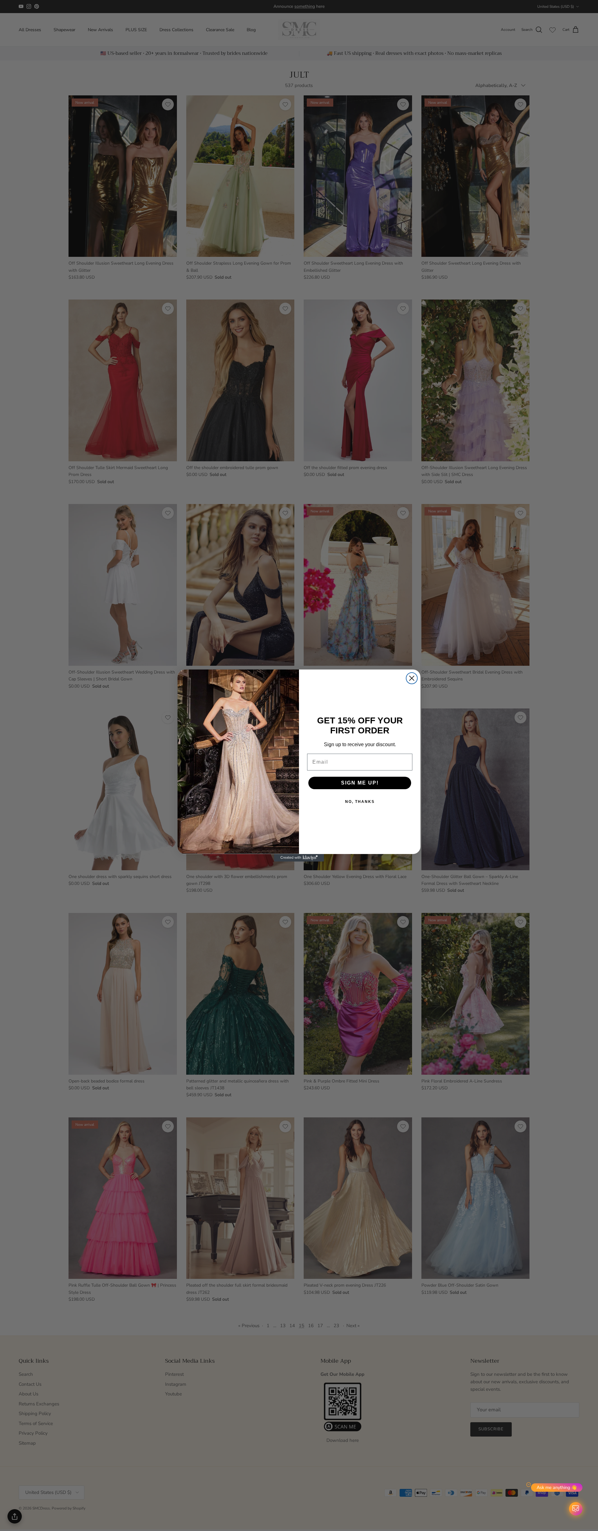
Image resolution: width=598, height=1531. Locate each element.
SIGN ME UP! (360, 782)
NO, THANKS (360, 801)
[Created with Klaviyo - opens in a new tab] (299, 857)
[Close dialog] (411, 678)
